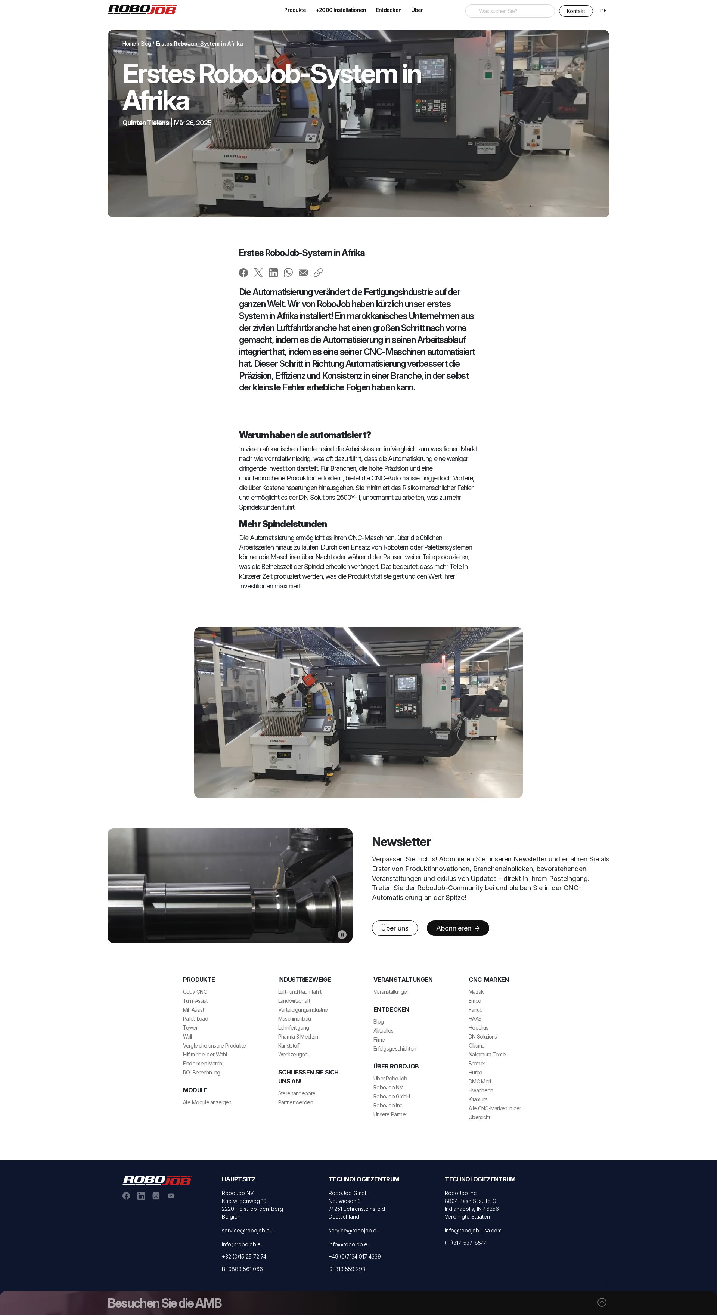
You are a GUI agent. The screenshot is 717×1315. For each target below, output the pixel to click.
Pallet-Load (195, 1018)
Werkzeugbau (294, 1054)
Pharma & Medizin (298, 1036)
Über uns (395, 928)
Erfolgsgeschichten (394, 1048)
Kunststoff (289, 1045)
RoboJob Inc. (388, 1105)
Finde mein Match (202, 1063)
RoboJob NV (388, 1087)
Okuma (477, 1045)
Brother (477, 1063)
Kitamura (478, 1099)
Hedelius (478, 1027)
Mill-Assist (193, 1009)
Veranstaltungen (391, 991)
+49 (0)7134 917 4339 (355, 1256)
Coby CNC (195, 991)
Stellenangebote (297, 1093)
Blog (146, 43)
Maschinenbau (294, 1018)
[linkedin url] (141, 1195)
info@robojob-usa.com (473, 1230)
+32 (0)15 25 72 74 (244, 1256)
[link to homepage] (145, 9)
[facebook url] (126, 1195)
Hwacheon (481, 1090)
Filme (379, 1039)
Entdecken (389, 10)
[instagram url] (156, 1195)
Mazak (476, 991)
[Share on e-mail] (303, 272)
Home (129, 43)
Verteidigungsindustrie (303, 1009)
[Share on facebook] (243, 272)
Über (417, 10)
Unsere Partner (390, 1114)
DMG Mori (480, 1081)
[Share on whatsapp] (288, 272)
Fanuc (475, 1009)
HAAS (475, 1018)
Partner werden (295, 1102)
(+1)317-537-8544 (466, 1243)
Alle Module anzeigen (207, 1102)
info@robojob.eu (243, 1244)
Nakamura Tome (487, 1054)
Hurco (475, 1072)
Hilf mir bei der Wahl (205, 1054)
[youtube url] (171, 1195)
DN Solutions (483, 1036)
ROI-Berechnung (201, 1072)
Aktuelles (383, 1030)
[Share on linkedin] (273, 272)
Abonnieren (454, 928)
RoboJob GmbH (391, 1096)
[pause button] (342, 934)
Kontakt (576, 11)
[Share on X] (258, 272)
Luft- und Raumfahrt (300, 991)
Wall (187, 1036)
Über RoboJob (390, 1078)
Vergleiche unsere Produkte (214, 1045)
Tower (190, 1027)
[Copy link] (318, 272)
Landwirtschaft (294, 1000)
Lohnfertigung (293, 1027)
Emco (475, 1000)
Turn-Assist (195, 1000)
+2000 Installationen (341, 10)
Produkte (295, 10)
